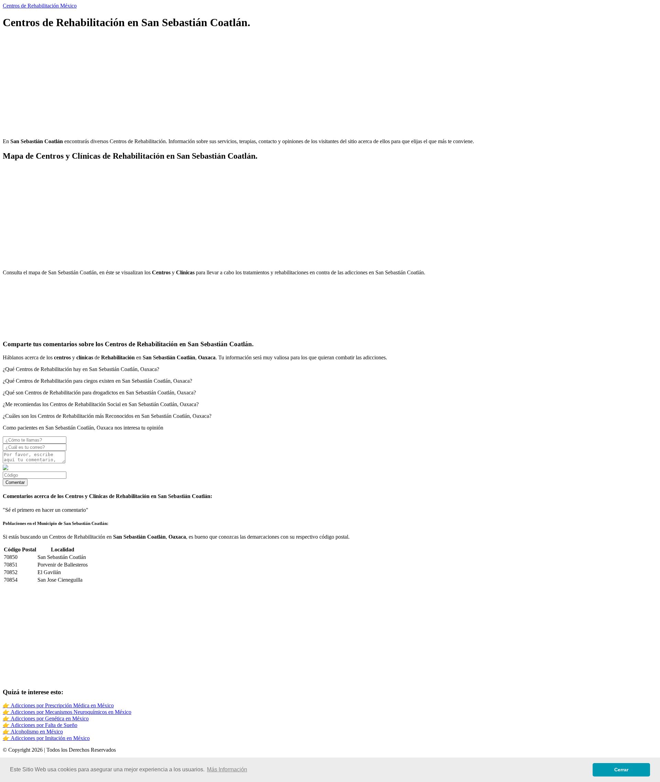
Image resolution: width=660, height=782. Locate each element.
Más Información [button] (227, 769)
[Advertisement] (209, 84)
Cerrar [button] (621, 769)
